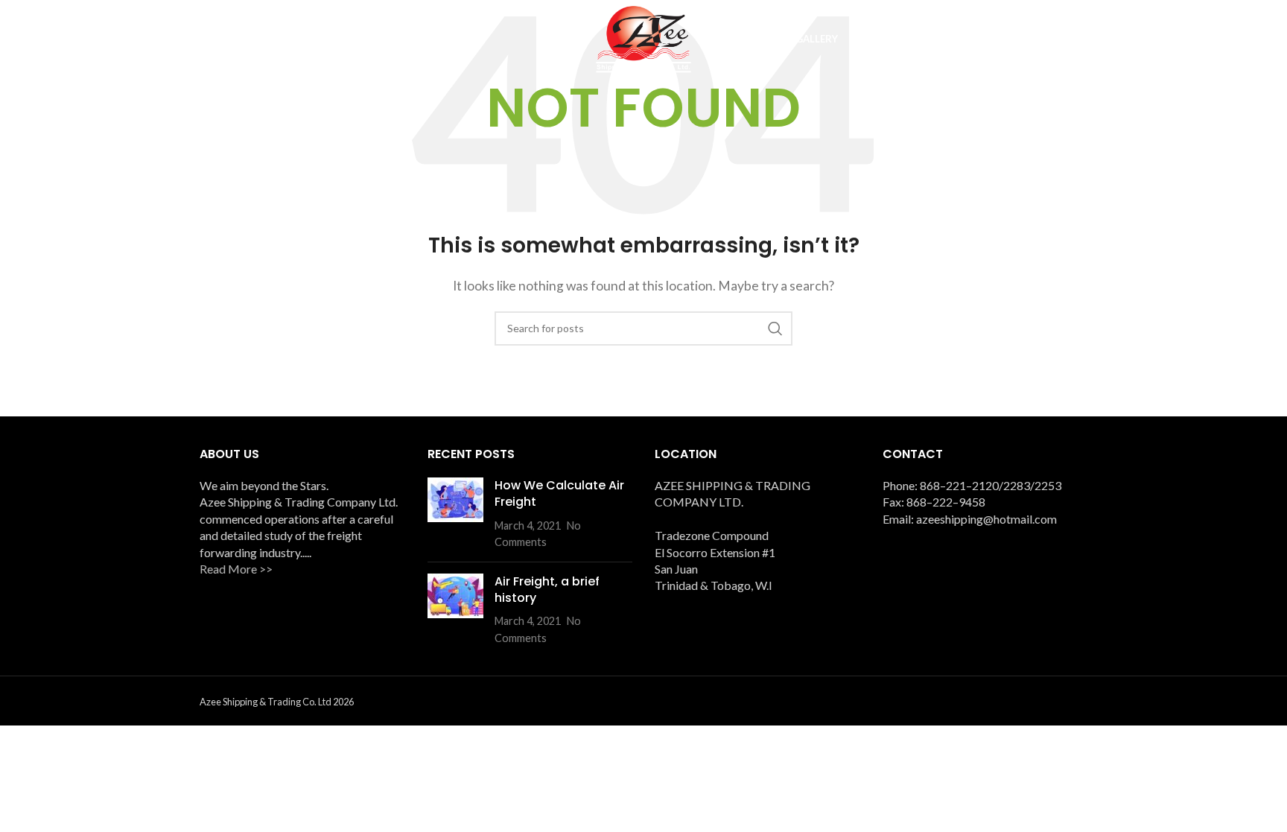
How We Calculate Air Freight (559, 493)
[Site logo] (643, 38)
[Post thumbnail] (455, 513)
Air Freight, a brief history (547, 589)
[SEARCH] (775, 328)
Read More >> (236, 569)
